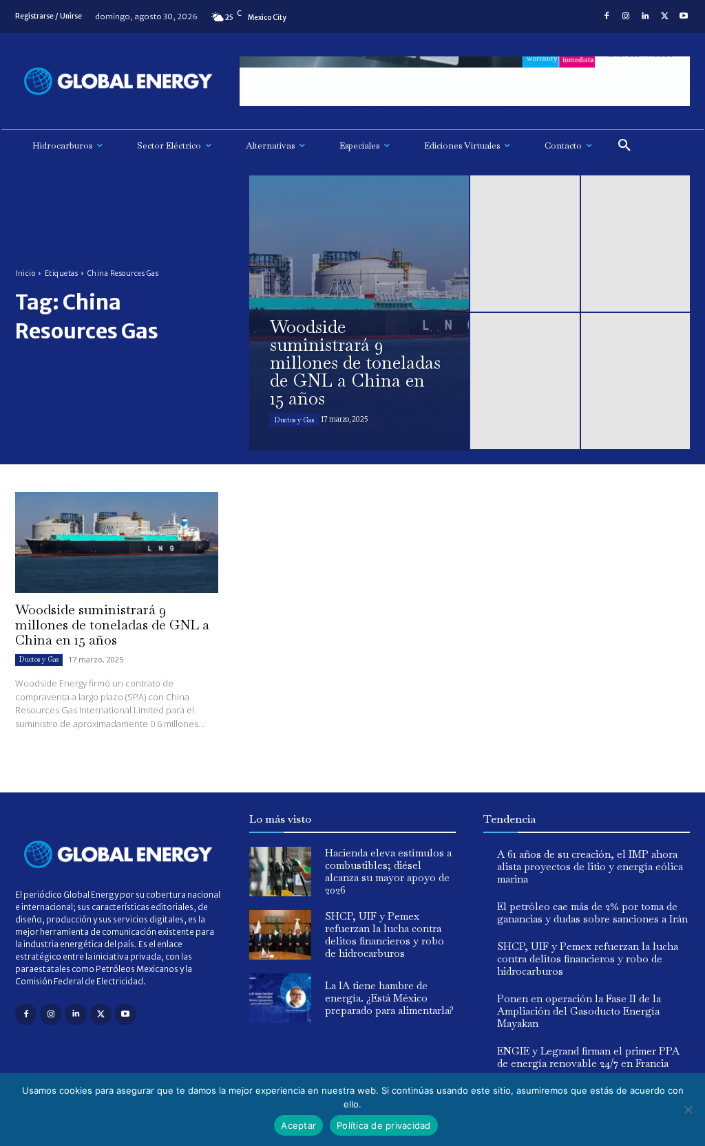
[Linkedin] (645, 16)
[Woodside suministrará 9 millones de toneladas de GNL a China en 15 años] (359, 313)
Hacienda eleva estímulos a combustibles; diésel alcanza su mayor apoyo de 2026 (388, 871)
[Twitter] (664, 16)
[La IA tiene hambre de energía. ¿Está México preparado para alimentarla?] (280, 998)
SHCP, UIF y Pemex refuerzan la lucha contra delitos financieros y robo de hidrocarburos (384, 934)
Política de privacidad (384, 1125)
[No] (688, 1109)
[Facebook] (606, 16)
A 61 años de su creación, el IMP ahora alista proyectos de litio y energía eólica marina (590, 866)
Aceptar (298, 1125)
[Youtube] (683, 16)
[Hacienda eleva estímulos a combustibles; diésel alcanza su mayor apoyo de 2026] (280, 871)
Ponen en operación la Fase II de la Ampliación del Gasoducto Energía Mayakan (579, 1011)
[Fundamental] (465, 81)
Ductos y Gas (294, 419)
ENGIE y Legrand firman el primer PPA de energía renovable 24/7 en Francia (588, 1057)
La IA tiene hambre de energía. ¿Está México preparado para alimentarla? (389, 998)
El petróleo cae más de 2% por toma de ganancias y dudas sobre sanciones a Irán (592, 912)
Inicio (25, 273)
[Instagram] (626, 16)
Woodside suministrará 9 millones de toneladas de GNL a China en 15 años (112, 625)
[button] (624, 146)
